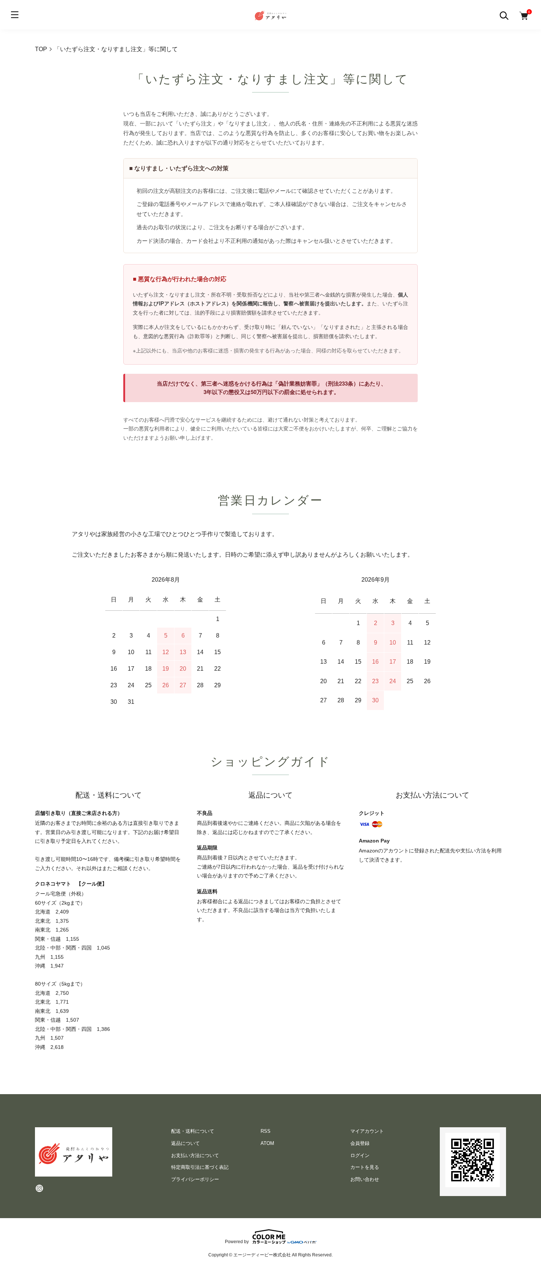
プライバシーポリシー (195, 1179)
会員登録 (359, 1143)
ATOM (267, 1143)
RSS (265, 1131)
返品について (185, 1143)
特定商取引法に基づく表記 (200, 1167)
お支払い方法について (195, 1155)
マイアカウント (367, 1131)
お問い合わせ (364, 1179)
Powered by (237, 1241)
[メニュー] (14, 14)
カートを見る (364, 1167)
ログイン (359, 1155)
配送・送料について (192, 1131)
